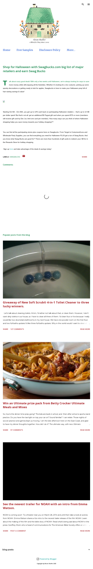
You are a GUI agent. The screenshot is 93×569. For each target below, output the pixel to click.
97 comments (16, 430)
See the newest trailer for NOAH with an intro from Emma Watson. (45, 506)
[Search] (82, 4)
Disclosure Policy (49, 50)
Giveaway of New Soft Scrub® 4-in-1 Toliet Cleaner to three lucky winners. (46, 304)
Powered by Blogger (48, 559)
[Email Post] (23, 157)
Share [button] (84, 157)
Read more (85, 329)
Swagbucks (15, 157)
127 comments (17, 329)
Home (6, 50)
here (11, 149)
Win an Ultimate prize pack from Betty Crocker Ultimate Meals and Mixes (44, 405)
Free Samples (25, 50)
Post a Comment (18, 531)
